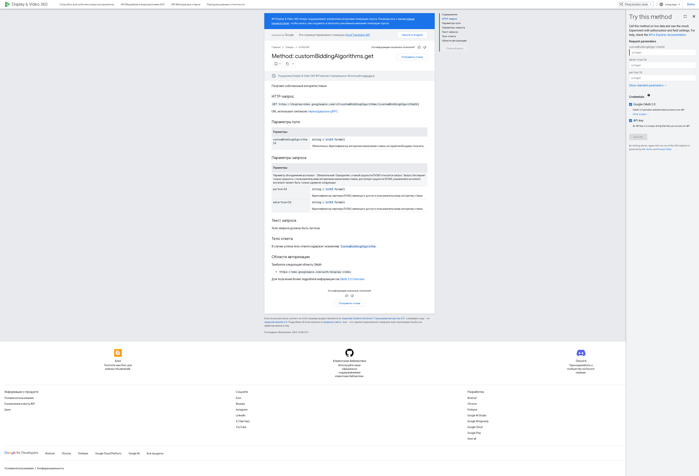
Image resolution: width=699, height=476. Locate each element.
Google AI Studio (476, 415)
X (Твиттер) (243, 421)
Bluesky (240, 403)
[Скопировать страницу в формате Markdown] (287, 64)
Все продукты (155, 453)
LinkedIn (240, 415)
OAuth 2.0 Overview (351, 279)
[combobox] (636, 4)
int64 (329, 139)
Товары (289, 47)
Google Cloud (475, 427)
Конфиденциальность (50, 468)
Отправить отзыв (412, 57)
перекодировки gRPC (323, 111)
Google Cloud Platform (108, 453)
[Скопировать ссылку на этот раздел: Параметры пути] (304, 122)
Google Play (474, 432)
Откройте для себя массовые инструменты (87, 4)
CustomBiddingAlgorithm (358, 246)
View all (471, 438)
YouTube (241, 427)
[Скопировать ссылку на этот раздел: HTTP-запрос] (297, 97)
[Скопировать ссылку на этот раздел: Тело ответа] (296, 239)
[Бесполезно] (424, 47)
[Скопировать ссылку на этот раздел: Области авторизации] (313, 257)
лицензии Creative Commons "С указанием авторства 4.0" (373, 318)
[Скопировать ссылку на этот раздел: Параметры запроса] (311, 158)
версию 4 (368, 75)
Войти (691, 4)
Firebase (472, 409)
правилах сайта (332, 322)
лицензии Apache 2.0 (275, 322)
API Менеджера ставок (185, 4)
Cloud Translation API (357, 34)
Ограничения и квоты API (19, 403)
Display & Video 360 (30, 4)
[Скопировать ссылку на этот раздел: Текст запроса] (299, 221)
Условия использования (19, 398)
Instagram (242, 409)
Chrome (472, 403)
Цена (7, 409)
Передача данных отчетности (226, 4)
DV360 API (304, 47)
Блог (239, 398)
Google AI (134, 453)
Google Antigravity (478, 421)
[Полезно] (419, 47)
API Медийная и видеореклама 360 (143, 4)
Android (472, 398)
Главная (276, 47)
